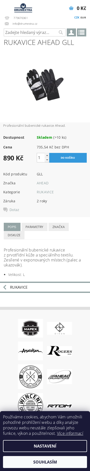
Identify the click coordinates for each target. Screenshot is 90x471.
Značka (58, 227)
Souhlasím (45, 462)
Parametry (35, 227)
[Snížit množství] (47, 159)
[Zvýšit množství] (47, 155)
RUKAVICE (45, 192)
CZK (77, 17)
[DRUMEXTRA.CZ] (22, 6)
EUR (83, 17)
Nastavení (45, 446)
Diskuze (14, 235)
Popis (12, 227)
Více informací (70, 433)
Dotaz (15, 210)
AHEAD (43, 183)
